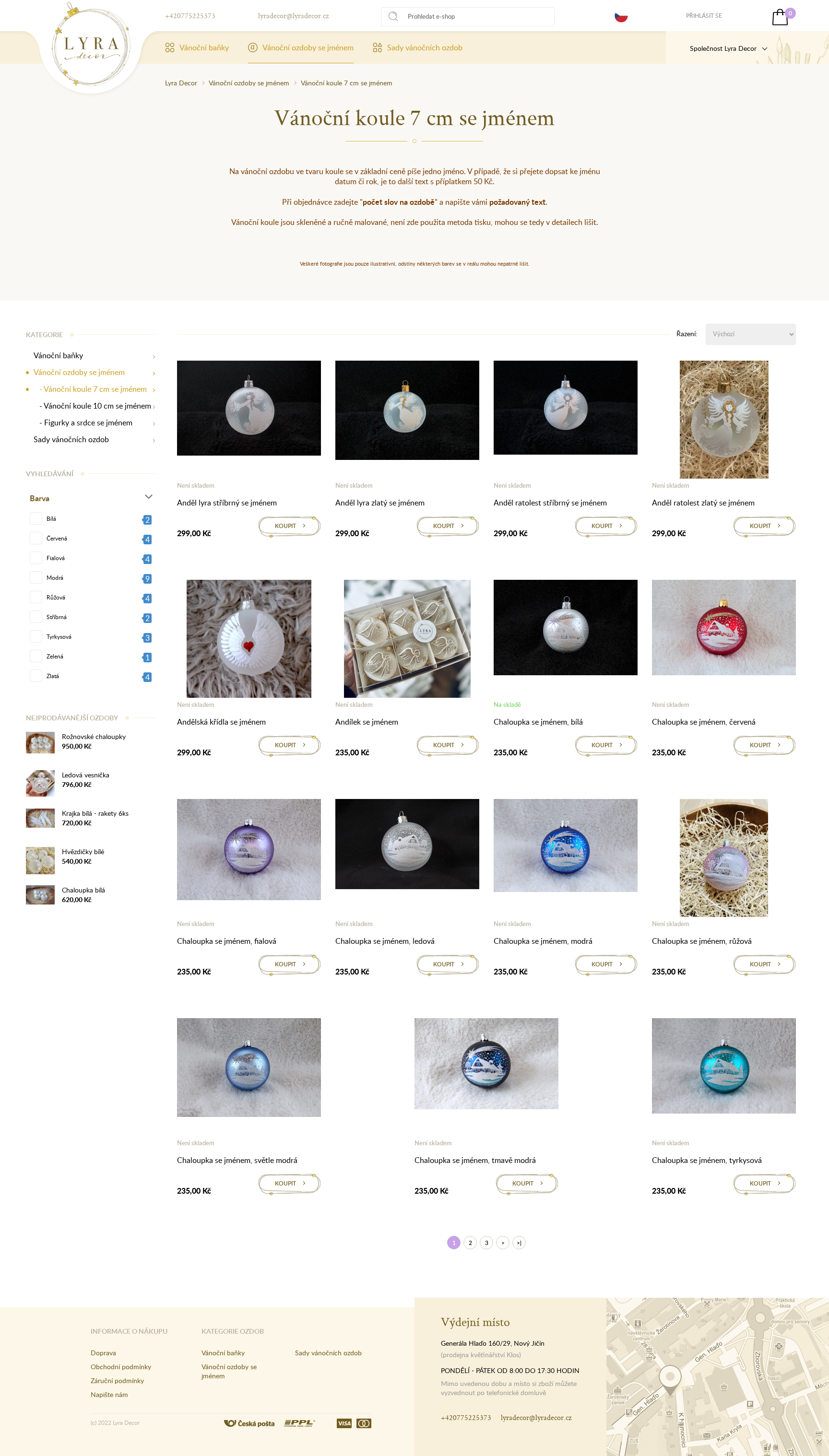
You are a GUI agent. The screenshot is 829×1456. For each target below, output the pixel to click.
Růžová (56, 597)
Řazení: (687, 333)
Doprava (103, 1352)
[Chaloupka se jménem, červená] (724, 629)
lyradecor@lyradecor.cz (293, 16)
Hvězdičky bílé (83, 851)
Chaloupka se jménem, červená (704, 721)
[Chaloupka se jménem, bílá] (566, 629)
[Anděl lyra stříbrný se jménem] (249, 410)
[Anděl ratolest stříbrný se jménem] (566, 409)
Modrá (55, 577)
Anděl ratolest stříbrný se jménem (550, 502)
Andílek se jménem (366, 721)
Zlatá (53, 676)
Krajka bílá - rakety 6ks (95, 813)
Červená (57, 538)
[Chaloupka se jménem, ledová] (407, 846)
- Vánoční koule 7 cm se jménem (90, 389)
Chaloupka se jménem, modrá (543, 941)
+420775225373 (190, 16)
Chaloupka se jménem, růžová (702, 941)
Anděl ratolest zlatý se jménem (703, 502)
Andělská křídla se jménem (221, 721)
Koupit (285, 526)
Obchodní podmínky (121, 1366)
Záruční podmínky (117, 1380)
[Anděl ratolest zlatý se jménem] (724, 421)
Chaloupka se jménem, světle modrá (237, 1160)
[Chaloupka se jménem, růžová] (724, 860)
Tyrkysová (59, 636)
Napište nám (109, 1394)
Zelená (55, 656)
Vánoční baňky (204, 47)
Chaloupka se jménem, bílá (538, 721)
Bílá (51, 518)
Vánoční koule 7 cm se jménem (346, 82)
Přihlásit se (704, 16)
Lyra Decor (181, 82)
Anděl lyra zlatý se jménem (380, 502)
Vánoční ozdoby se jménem (308, 47)
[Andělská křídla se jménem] (249, 640)
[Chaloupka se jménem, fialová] (249, 851)
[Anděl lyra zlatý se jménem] (407, 412)
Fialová (56, 558)
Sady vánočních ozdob (424, 47)
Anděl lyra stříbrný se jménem (227, 502)
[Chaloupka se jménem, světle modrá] (249, 1069)
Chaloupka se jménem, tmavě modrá (475, 1160)
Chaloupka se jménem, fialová (226, 941)
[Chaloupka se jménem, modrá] (566, 847)
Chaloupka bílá (83, 889)
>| (519, 1243)
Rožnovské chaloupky (94, 736)
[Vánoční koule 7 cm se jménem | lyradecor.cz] (90, 44)
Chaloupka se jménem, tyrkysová (707, 1160)
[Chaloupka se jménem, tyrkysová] (724, 1067)
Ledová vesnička (85, 774)
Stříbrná (57, 617)
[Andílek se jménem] (407, 640)
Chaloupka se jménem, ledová (385, 941)
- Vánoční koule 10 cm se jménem (92, 406)
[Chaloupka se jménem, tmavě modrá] (486, 1065)
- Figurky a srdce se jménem (83, 423)
